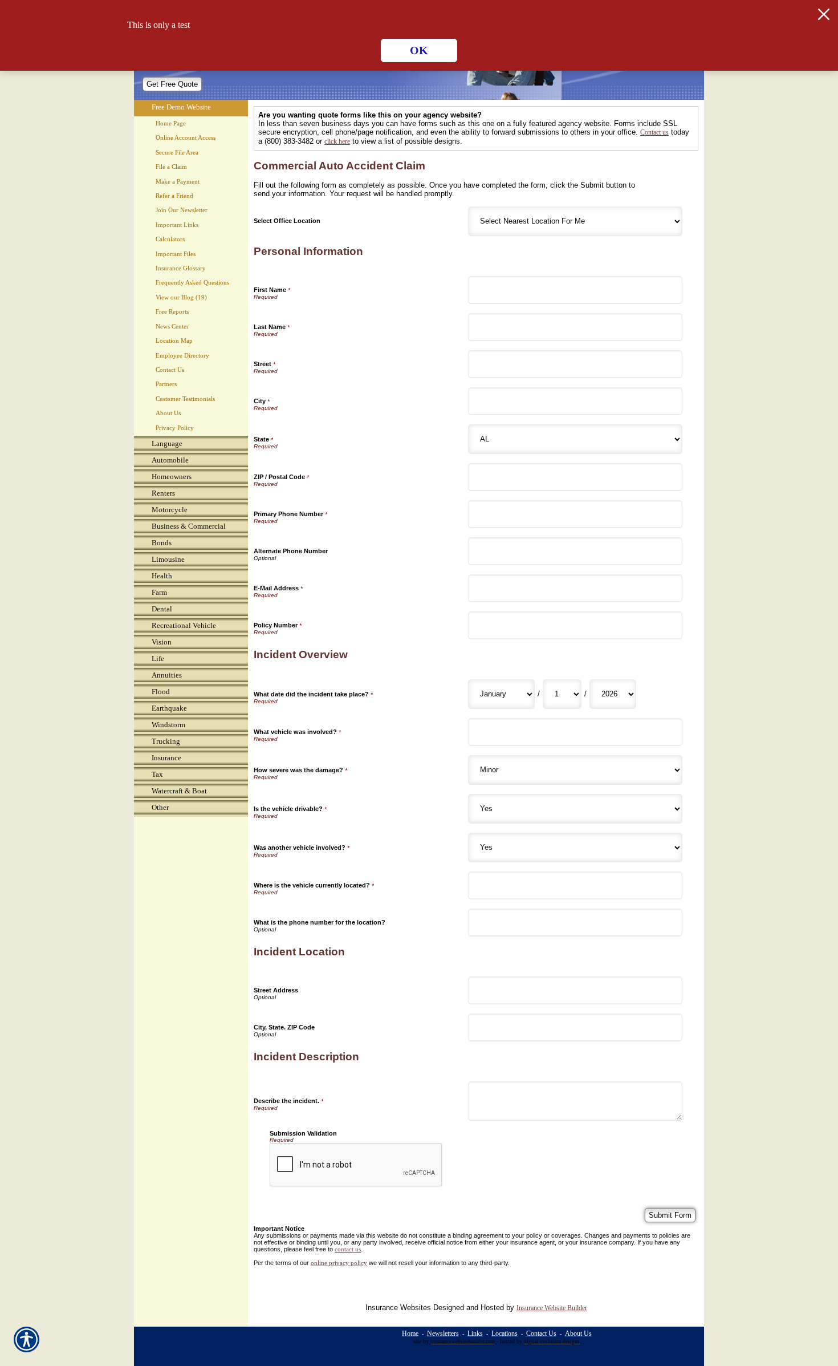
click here (337, 141)
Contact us (654, 132)
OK (419, 50)
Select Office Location (287, 220)
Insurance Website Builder (551, 1308)
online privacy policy (339, 1263)
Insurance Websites (398, 1307)
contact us (348, 1249)
